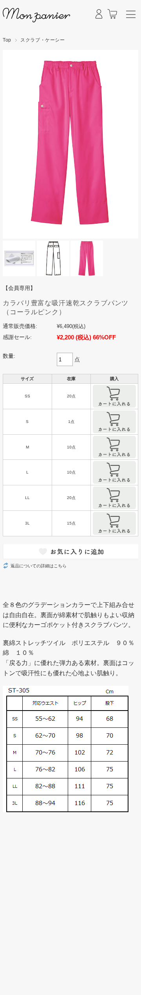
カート (112, 19)
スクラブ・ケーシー (42, 40)
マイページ (99, 19)
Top (7, 40)
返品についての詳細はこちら (39, 565)
